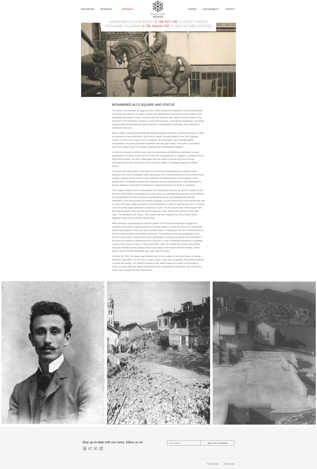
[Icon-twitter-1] (90, 448)
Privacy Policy (213, 464)
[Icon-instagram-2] (101, 448)
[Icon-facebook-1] (84, 448)
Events (192, 9)
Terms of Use (229, 464)
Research (106, 9)
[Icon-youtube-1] (95, 448)
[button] (4, 353)
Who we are (87, 9)
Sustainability (211, 9)
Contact (230, 9)
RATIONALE (127, 9)
